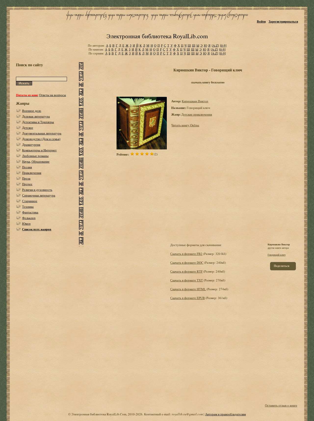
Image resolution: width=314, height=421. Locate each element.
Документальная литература (41, 133)
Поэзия (27, 167)
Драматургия (31, 144)
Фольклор (29, 218)
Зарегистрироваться (283, 21)
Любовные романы (35, 156)
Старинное (29, 201)
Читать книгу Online (185, 125)
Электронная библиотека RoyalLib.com (157, 36)
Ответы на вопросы (52, 95)
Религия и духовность (37, 189)
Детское (27, 127)
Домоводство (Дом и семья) (41, 139)
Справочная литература (38, 195)
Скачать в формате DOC (186, 262)
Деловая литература (36, 116)
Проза (26, 178)
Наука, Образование (36, 161)
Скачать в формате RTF (186, 271)
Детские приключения (196, 114)
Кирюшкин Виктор (195, 101)
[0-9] (223, 45)
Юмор (26, 223)
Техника (28, 206)
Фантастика (30, 212)
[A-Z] (215, 45)
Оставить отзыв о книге (281, 405)
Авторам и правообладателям (225, 414)
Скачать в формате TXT (186, 280)
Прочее (27, 184)
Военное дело (31, 110)
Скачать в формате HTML (188, 289)
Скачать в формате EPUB (187, 298)
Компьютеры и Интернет (39, 150)
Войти (261, 21)
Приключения (31, 173)
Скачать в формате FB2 (186, 253)
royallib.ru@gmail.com (187, 414)
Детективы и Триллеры (38, 122)
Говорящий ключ (277, 254)
